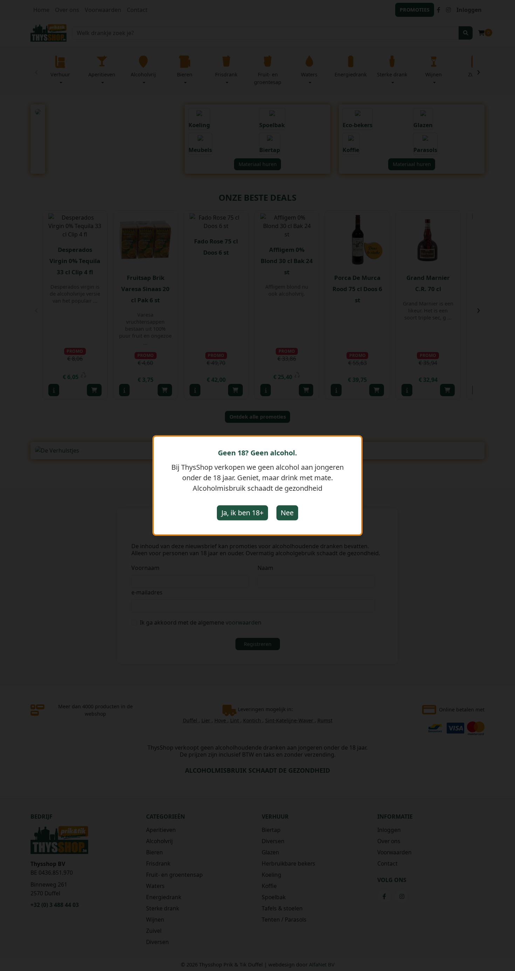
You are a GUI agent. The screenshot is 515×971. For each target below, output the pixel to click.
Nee (287, 512)
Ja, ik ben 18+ (242, 512)
